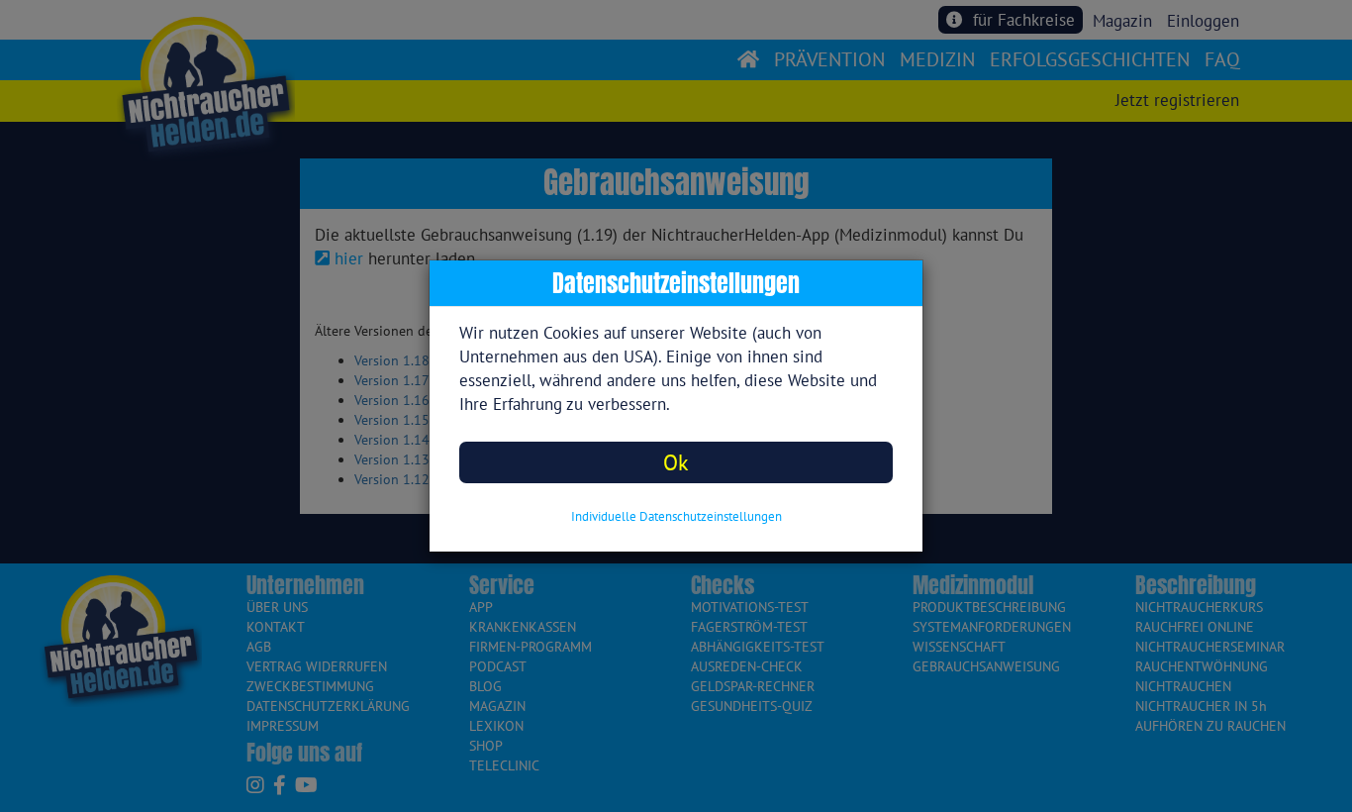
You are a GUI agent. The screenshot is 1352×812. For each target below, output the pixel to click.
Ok (676, 462)
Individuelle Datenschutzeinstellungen (676, 516)
